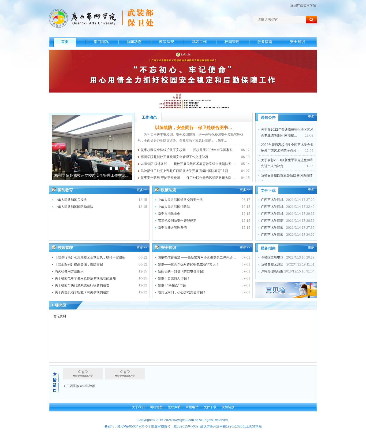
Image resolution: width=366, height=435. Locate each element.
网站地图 (156, 407)
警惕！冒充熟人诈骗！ (174, 278)
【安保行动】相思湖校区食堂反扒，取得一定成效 (90, 257)
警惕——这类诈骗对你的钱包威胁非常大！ (188, 264)
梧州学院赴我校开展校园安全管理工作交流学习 (174, 157)
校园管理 (232, 42)
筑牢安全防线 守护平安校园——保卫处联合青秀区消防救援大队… (188, 178)
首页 (65, 42)
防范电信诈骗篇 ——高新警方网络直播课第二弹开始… (197, 257)
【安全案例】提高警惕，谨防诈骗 (79, 264)
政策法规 (166, 42)
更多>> (142, 190)
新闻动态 (133, 42)
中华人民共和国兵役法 (71, 200)
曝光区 (60, 305)
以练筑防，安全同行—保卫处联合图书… (193, 127)
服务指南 (264, 42)
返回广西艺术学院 (303, 5)
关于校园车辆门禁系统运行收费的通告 (82, 285)
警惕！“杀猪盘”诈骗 (172, 285)
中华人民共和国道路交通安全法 (180, 200)
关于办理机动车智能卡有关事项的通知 (82, 292)
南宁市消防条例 (169, 214)
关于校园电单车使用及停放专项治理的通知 (85, 278)
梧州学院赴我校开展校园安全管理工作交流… (91, 176)
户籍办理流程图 (272, 271)
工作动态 (149, 117)
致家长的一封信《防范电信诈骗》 (182, 271)
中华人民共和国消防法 (174, 207)
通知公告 (268, 117)
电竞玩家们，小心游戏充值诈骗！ (182, 292)
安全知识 (297, 42)
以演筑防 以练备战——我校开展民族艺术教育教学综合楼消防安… (188, 164)
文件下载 (268, 190)
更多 (311, 117)
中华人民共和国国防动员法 (74, 207)
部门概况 (101, 42)
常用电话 (192, 407)
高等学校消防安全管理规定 (177, 221)
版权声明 (174, 407)
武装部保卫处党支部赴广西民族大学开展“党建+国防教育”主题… (186, 171)
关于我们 (138, 407)
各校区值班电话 (272, 257)
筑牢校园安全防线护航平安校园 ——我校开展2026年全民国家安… (188, 150)
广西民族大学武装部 (80, 386)
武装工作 (199, 42)
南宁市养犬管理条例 (172, 228)
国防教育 (65, 190)
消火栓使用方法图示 (69, 271)
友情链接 (228, 407)
